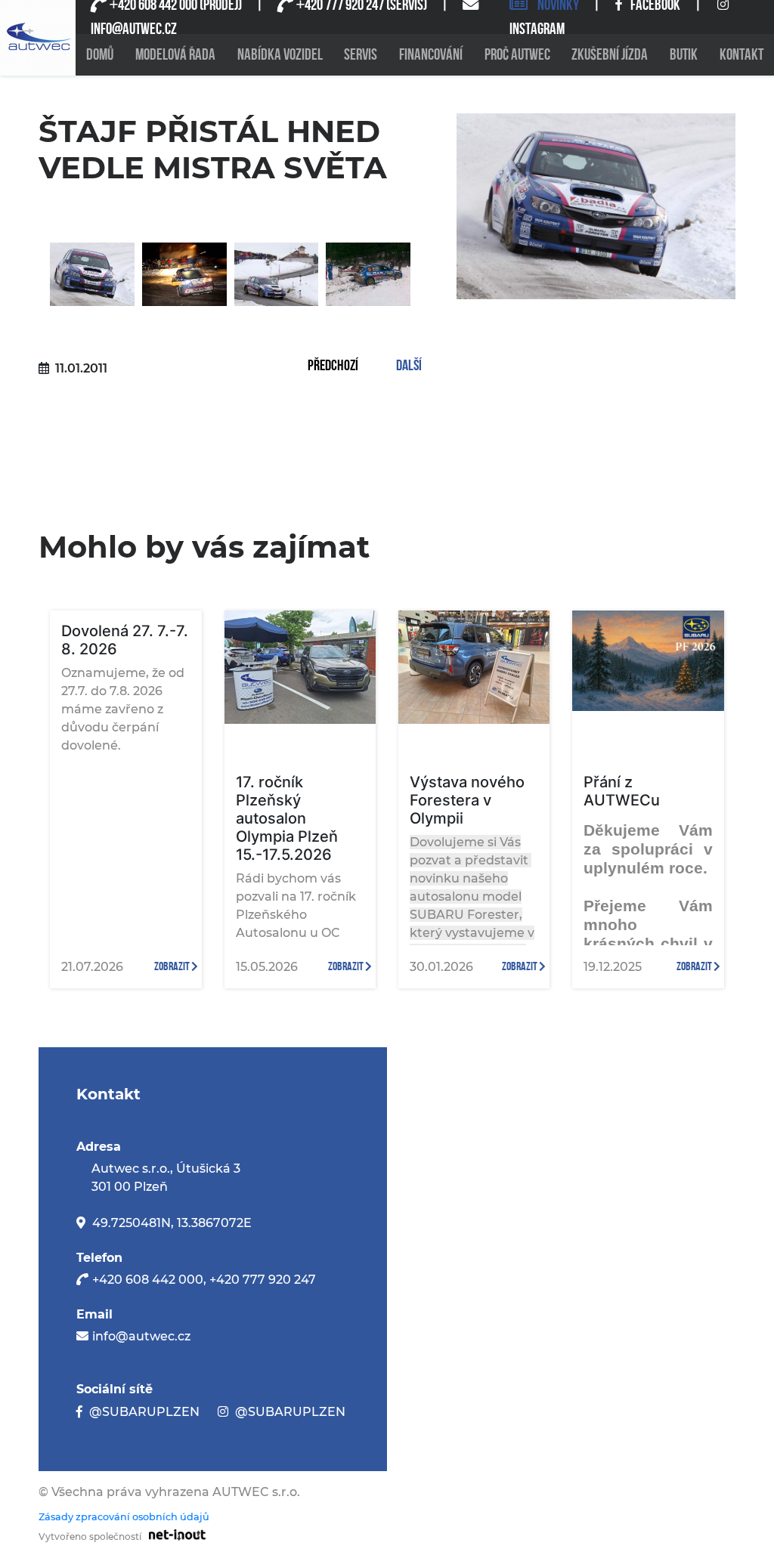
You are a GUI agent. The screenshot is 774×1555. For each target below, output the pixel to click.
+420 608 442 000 (147, 1279)
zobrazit (172, 967)
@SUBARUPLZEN (144, 1412)
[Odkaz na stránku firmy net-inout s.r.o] (173, 1534)
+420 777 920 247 (262, 1279)
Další (409, 366)
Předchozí (333, 366)
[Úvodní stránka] (38, 38)
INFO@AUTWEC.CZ (134, 29)
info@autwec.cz (141, 1336)
